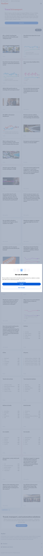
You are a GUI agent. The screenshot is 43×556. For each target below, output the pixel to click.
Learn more (22, 279)
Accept (21, 284)
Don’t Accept (21, 287)
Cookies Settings (21, 282)
